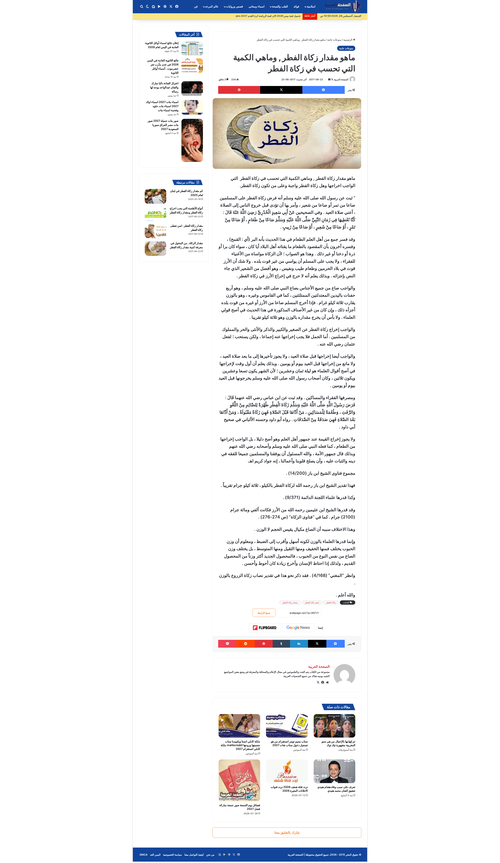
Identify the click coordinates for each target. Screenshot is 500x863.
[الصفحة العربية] (343, 6)
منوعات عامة (334, 39)
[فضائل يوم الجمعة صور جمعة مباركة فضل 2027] (239, 780)
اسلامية (311, 6)
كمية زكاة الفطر (312, 602)
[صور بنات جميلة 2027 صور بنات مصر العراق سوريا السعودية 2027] (192, 140)
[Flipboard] (264, 627)
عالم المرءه (211, 6)
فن (196, 6)
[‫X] (318, 682)
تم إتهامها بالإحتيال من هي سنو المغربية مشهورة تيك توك (338, 743)
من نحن (210, 854)
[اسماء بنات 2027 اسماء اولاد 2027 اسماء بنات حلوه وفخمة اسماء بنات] (192, 107)
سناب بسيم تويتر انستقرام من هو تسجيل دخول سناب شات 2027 (289, 743)
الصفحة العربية (341, 79)
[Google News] (298, 627)
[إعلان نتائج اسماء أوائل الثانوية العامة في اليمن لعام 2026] (192, 48)
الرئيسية (348, 39)
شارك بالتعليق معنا (287, 832)
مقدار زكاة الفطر (290, 602)
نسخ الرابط (264, 612)
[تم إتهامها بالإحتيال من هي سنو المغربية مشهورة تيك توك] (334, 726)
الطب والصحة (280, 6)
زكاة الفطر (331, 602)
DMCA (143, 854)
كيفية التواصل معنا (194, 854)
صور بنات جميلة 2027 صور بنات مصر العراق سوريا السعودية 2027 (163, 125)
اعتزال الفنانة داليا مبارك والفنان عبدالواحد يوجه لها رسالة (164, 87)
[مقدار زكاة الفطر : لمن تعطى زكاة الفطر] (155, 231)
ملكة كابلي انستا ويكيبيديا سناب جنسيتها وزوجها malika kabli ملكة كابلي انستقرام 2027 (240, 745)
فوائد (296, 6)
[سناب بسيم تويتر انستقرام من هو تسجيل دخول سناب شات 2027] (287, 726)
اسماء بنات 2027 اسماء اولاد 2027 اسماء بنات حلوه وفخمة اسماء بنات (162, 106)
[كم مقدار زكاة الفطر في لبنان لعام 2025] (155, 196)
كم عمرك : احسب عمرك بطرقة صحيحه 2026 (276, 15)
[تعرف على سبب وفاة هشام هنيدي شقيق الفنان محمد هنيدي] (334, 771)
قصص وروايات (234, 6)
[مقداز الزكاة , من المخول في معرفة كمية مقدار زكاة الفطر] (155, 248)
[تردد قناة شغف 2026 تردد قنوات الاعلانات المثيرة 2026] (287, 771)
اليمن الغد (155, 854)
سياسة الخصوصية (172, 854)
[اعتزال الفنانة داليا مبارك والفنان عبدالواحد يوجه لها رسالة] (192, 88)
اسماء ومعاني (256, 6)
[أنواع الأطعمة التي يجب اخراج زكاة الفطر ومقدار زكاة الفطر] (155, 213)
